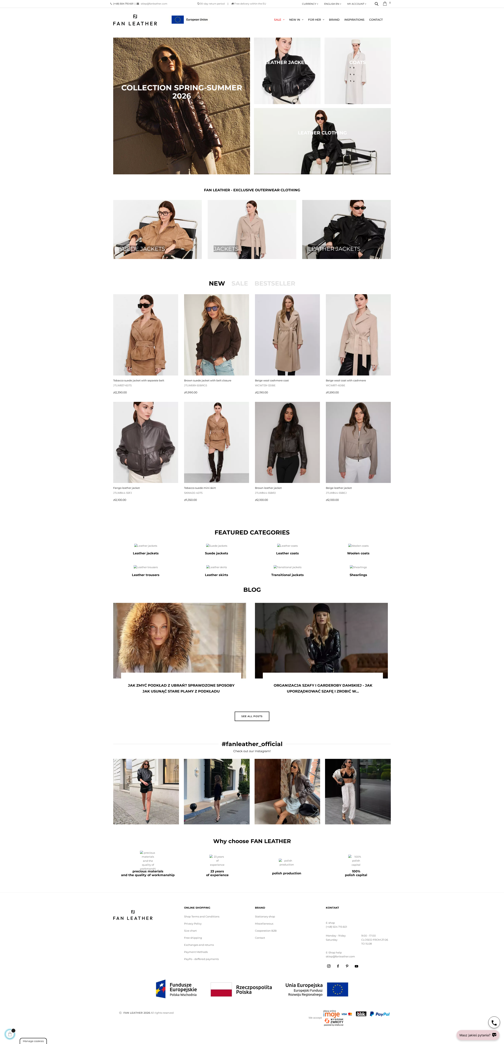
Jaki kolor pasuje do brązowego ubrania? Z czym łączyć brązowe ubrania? (322, 688)
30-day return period (212, 3)
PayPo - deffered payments (201, 959)
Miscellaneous (264, 923)
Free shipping (193, 937)
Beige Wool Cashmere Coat (272, 380)
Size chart (190, 930)
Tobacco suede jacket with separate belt (138, 380)
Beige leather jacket (339, 487)
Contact (260, 937)
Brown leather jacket (268, 487)
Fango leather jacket (126, 487)
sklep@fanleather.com (153, 3)
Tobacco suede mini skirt (200, 487)
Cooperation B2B (266, 930)
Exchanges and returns (199, 944)
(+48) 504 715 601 (336, 926)
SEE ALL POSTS (252, 716)
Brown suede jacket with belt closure (207, 380)
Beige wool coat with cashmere (346, 380)
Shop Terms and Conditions (201, 916)
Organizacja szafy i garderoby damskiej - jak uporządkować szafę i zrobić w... (181, 688)
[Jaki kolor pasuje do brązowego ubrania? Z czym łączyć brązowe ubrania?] (321, 641)
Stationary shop (265, 916)
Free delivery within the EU (250, 3)
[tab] (217, 283)
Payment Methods (196, 951)
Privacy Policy (193, 923)
